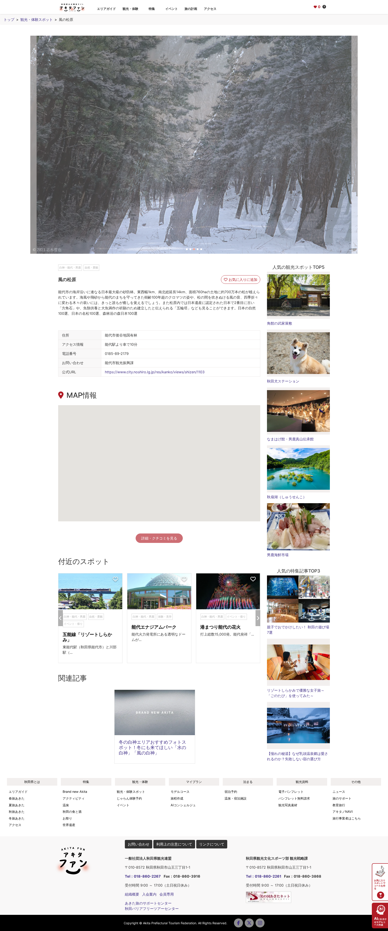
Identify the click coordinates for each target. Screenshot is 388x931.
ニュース (339, 791)
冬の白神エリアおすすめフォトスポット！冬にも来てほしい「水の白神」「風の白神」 (152, 747)
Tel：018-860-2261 (263, 876)
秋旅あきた (16, 811)
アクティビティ (74, 798)
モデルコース (180, 791)
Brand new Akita (75, 791)
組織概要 (132, 894)
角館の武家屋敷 (279, 323)
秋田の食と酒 (72, 811)
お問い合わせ (138, 844)
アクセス (210, 9)
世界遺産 (69, 825)
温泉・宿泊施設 (236, 798)
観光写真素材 (287, 805)
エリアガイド (106, 9)
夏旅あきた (16, 805)
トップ (9, 19)
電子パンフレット (291, 791)
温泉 (66, 805)
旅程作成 (177, 798)
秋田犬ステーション (283, 381)
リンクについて (211, 844)
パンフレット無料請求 (294, 798)
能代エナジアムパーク (154, 627)
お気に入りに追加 (242, 279)
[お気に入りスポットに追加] (115, 579)
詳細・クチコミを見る (159, 538)
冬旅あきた (16, 818)
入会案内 (149, 894)
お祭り (67, 818)
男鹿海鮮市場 (278, 555)
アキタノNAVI (343, 811)
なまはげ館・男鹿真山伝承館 (290, 439)
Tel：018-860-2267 (143, 876)
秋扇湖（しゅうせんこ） (286, 497)
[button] (187, 249)
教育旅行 (339, 805)
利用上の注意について (174, 844)
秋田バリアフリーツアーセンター (152, 908)
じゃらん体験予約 (129, 798)
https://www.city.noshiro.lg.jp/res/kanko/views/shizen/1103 (155, 372)
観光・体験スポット (36, 19)
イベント (171, 9)
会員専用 (166, 894)
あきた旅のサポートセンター (148, 903)
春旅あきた (16, 798)
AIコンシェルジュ (183, 805)
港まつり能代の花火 (220, 627)
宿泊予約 (231, 791)
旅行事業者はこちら (347, 818)
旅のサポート (342, 798)
